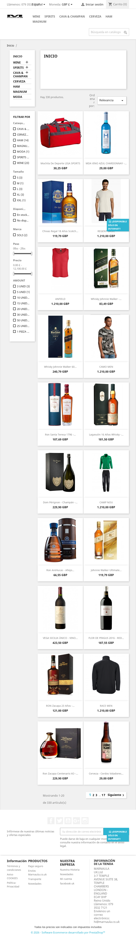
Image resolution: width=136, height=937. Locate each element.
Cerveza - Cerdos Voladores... (106, 773)
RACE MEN (106, 705)
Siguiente (116, 795)
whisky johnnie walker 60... (60, 366)
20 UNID (23, 309)
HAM (109, 16)
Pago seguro (35, 866)
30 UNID (23, 314)
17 (104, 795)
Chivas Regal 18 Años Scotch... (60, 231)
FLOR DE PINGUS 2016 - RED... (106, 638)
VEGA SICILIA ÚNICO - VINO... (60, 638)
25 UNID (23, 326)
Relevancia (111, 100)
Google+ (76, 820)
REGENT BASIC (106, 231)
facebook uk (67, 883)
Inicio (17, 56)
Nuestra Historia (70, 869)
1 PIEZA (23, 331)
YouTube (68, 820)
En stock (23, 215)
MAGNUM (39, 22)
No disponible (23, 220)
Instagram (85, 820)
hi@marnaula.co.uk (107, 922)
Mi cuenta (66, 879)
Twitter (59, 820)
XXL (21, 200)
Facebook (51, 820)
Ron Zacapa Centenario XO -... (60, 773)
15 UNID (23, 303)
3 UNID (23, 286)
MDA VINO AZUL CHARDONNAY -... (106, 163)
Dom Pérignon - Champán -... (60, 502)
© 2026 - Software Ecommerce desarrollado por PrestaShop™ (68, 932)
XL (20, 194)
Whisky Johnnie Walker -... (106, 299)
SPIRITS (49, 16)
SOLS (22, 235)
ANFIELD (60, 299)
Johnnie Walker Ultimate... (106, 570)
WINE (36, 16)
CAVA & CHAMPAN (72, 16)
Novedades (34, 883)
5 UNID (23, 292)
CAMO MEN (106, 366)
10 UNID (23, 297)
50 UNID (23, 320)
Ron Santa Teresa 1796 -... (60, 434)
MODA (17, 97)
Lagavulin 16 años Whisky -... (106, 434)
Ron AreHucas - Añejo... (60, 570)
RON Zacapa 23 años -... (60, 705)
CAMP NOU (106, 502)
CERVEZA (95, 16)
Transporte (34, 879)
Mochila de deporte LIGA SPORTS (60, 163)
